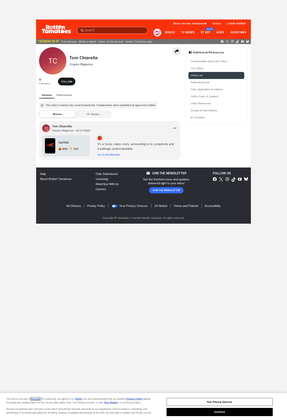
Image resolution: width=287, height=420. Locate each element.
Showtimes (238, 32)
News (220, 32)
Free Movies (68, 41)
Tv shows (188, 32)
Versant (35, 399)
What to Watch (87, 41)
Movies (170, 32)
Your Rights (111, 402)
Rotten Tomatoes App (139, 41)
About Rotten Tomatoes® (190, 23)
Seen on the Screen (111, 41)
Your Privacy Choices (133, 205)
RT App (205, 32)
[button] (44, 81)
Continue (219, 412)
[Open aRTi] (157, 32)
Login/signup (236, 23)
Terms (78, 399)
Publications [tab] (64, 95)
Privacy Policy (134, 399)
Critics (217, 23)
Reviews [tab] (47, 95)
